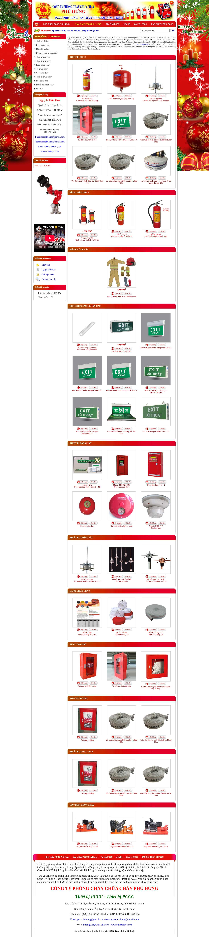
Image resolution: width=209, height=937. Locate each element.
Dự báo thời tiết (49, 279)
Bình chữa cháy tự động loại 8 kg (121, 99)
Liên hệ (126, 24)
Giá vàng (46, 265)
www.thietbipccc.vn (50, 151)
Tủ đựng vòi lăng (87, 740)
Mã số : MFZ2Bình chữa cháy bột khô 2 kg (87, 100)
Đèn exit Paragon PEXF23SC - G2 (156, 432)
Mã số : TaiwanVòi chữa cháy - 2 (121, 634)
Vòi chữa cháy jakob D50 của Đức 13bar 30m (121, 182)
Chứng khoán (48, 274)
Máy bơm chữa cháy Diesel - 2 (121, 847)
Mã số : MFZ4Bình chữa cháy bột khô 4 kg (156, 235)
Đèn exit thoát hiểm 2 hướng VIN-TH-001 (121, 433)
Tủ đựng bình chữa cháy (87, 686)
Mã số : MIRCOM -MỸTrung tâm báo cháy (121, 486)
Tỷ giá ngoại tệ (48, 269)
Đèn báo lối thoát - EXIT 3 (122, 351)
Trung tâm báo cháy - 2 (156, 485)
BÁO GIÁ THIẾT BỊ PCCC (162, 24)
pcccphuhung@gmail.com (53, 137)
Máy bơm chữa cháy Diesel (87, 847)
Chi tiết (93, 96)
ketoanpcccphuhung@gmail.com (50, 141)
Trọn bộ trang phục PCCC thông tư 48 (121, 296)
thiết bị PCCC (129, 878)
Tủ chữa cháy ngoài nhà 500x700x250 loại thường (156, 688)
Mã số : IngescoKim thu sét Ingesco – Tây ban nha (156, 100)
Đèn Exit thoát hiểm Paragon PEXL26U (87, 391)
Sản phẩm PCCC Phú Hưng (88, 24)
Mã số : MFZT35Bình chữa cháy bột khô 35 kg (87, 239)
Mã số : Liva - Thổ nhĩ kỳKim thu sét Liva (121, 580)
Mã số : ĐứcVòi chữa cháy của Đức (87, 634)
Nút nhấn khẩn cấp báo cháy (121, 526)
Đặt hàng (84, 96)
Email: (38, 137)
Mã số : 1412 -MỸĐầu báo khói (156, 527)
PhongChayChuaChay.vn (49, 146)
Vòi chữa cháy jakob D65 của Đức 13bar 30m (156, 141)
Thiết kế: (127, 931)
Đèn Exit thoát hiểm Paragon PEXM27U (156, 348)
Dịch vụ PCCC (140, 24)
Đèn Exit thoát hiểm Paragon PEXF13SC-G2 (156, 392)
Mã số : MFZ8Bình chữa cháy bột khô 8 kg (122, 235)
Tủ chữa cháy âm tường (87, 140)
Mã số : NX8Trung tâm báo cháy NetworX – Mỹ (87, 486)
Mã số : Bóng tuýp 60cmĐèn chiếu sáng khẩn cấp (87, 349)
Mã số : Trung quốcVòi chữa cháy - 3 (156, 634)
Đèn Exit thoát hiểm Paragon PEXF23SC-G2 (87, 433)
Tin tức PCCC (112, 24)
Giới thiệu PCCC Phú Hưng (56, 24)
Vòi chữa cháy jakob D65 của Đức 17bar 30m (87, 182)
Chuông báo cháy (87, 526)
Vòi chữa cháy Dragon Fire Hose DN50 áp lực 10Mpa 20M (156, 182)
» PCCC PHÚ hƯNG (43, 166)
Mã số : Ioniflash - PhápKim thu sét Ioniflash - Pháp (155, 580)
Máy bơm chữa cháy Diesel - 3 (156, 847)
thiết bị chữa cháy (142, 44)
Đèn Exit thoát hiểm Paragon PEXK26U (121, 140)
